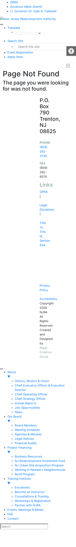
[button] (71, 51)
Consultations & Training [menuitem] (32, 496)
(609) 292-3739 (43, 151)
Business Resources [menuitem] (28, 456)
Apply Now (15, 57)
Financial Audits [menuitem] (26, 443)
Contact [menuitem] (13, 518)
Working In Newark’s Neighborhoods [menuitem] (40, 470)
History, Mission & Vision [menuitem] (32, 381)
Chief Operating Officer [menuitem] (31, 394)
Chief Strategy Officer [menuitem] (30, 399)
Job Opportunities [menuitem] (27, 407)
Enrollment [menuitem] (22, 487)
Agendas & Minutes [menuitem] (28, 434)
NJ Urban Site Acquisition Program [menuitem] (39, 465)
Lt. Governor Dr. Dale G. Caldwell (33, 11)
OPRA (14, 2)
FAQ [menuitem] (10, 514)
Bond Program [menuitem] (25, 474)
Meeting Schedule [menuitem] (27, 430)
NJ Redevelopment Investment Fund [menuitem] (40, 461)
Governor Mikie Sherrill (26, 7)
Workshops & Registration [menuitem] (33, 501)
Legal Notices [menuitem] (24, 438)
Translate (13, 28)
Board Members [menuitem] (26, 425)
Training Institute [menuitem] (19, 481)
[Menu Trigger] (1, 368)
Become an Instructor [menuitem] (30, 492)
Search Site (15, 41)
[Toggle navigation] (68, 65)
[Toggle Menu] (1, 24)
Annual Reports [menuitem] (25, 403)
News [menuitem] (19, 412)
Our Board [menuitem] (14, 419)
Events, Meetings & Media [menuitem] (25, 509)
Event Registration (20, 52)
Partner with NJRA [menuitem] (28, 505)
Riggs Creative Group (45, 352)
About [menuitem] (11, 374)
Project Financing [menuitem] (19, 450)
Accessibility (48, 299)
